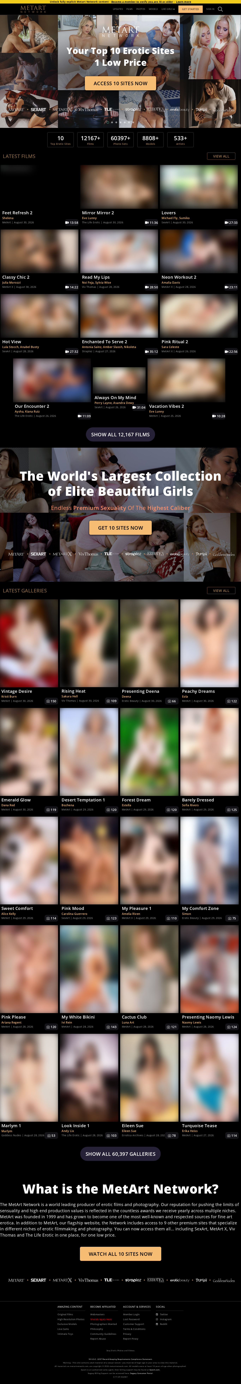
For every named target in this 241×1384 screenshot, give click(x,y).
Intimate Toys (65, 1333)
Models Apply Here (101, 1319)
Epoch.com (155, 1370)
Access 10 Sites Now (120, 83)
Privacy (127, 1333)
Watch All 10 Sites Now (120, 1253)
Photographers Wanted (103, 1324)
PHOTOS (140, 9)
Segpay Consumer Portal (141, 1373)
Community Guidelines (103, 1333)
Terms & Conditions (134, 1329)
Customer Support (133, 1324)
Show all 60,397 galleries (121, 1153)
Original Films (65, 1314)
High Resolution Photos (71, 1319)
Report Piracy (130, 1338)
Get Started (190, 9)
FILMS (129, 9)
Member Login (131, 1314)
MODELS (153, 9)
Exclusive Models (67, 1324)
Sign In (210, 9)
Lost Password (131, 1319)
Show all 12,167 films (120, 434)
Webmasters (97, 1314)
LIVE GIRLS (167, 9)
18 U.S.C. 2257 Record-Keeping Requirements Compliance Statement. (121, 1359)
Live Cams (63, 1329)
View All (221, 156)
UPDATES (118, 9)
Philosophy (96, 1329)
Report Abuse (98, 1338)
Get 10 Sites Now (120, 527)
